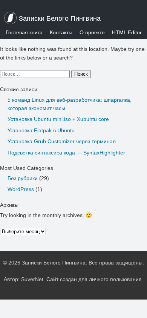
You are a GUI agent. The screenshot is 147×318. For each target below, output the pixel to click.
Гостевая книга (24, 32)
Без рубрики (23, 178)
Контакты (61, 32)
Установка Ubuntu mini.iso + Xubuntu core (58, 119)
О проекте (92, 32)
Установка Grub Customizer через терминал (62, 141)
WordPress (21, 189)
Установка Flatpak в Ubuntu (41, 130)
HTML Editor (127, 32)
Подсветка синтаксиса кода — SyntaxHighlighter (66, 153)
